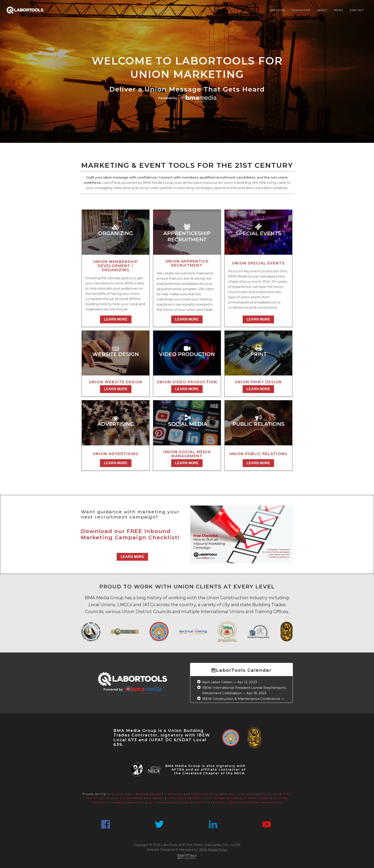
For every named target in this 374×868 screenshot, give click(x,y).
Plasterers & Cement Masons (250, 798)
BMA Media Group (213, 850)
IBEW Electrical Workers (203, 794)
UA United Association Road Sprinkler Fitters (180, 802)
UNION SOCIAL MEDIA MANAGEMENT (187, 454)
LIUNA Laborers (178, 798)
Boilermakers (116, 794)
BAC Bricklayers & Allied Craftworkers (155, 794)
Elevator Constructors (239, 794)
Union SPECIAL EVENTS (258, 263)
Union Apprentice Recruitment (187, 263)
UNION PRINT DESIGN (258, 382)
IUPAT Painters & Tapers (209, 798)
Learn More (115, 319)
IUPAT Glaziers (268, 794)
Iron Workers (155, 798)
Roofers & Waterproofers (232, 802)
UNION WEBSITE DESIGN (115, 382)
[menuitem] (277, 10)
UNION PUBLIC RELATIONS (258, 454)
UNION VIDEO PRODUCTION (187, 382)
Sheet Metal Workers (267, 802)
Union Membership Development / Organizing (115, 266)
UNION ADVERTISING (116, 454)
